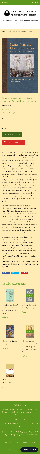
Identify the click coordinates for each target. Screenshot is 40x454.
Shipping (4, 113)
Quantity (4, 119)
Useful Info (32, 442)
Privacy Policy (24, 442)
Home (3, 31)
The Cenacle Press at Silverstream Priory (20, 450)
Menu (6, 2)
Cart (36, 2)
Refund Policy (7, 442)
